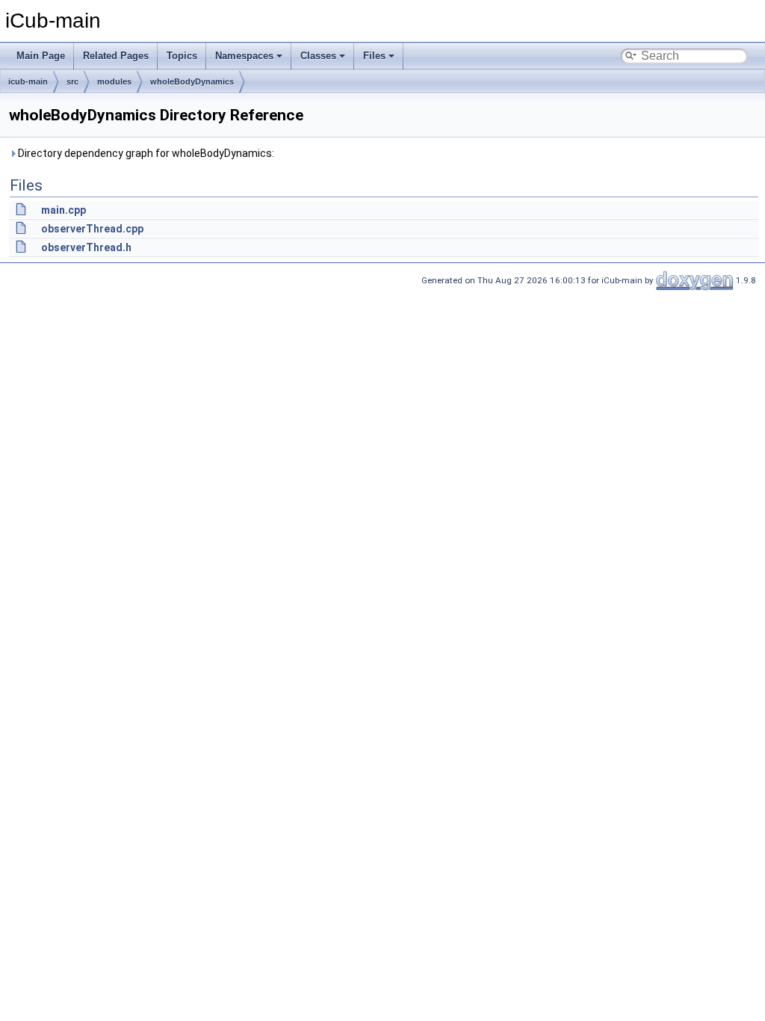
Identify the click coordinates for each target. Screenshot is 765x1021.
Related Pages (116, 55)
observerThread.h (86, 247)
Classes (318, 55)
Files (374, 55)
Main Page (40, 55)
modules (114, 81)
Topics (182, 55)
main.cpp (63, 210)
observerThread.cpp (92, 229)
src (72, 81)
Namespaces (244, 55)
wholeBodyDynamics (192, 81)
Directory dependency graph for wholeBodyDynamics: (145, 153)
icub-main (28, 81)
